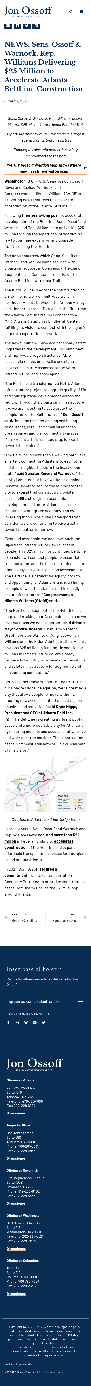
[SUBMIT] (45, 1001)
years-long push (45, 215)
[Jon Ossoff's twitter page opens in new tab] (26, 1022)
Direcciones (16, 1113)
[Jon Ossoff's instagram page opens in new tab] (17, 1022)
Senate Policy (36, 1327)
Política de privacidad (18, 1364)
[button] (8, 25)
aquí (61, 1355)
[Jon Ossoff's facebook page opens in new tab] (8, 1022)
